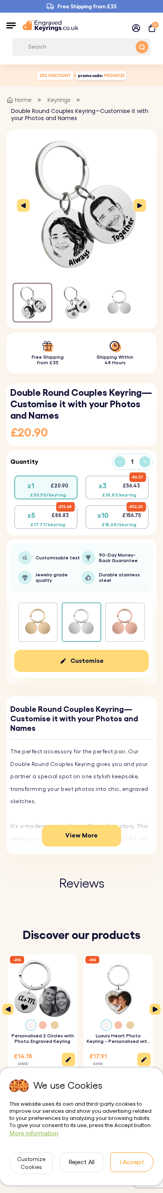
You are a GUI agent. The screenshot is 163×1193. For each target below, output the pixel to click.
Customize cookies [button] (31, 1163)
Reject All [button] (82, 1162)
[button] (11, 25)
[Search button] (142, 47)
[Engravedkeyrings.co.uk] (50, 25)
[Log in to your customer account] (136, 28)
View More (81, 835)
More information (33, 1133)
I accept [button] (132, 1162)
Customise (87, 661)
